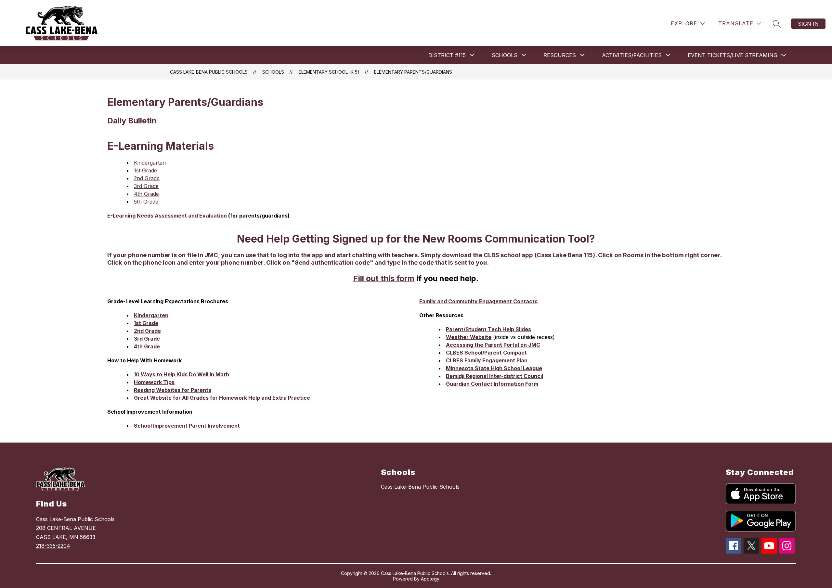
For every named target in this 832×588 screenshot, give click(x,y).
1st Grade (145, 170)
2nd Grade (147, 178)
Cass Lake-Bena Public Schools (209, 72)
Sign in (808, 23)
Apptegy (430, 579)
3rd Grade (146, 186)
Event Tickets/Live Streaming (732, 55)
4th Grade (146, 194)
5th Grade (146, 201)
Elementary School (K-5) (329, 72)
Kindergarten (150, 162)
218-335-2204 (53, 546)
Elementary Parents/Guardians (413, 72)
